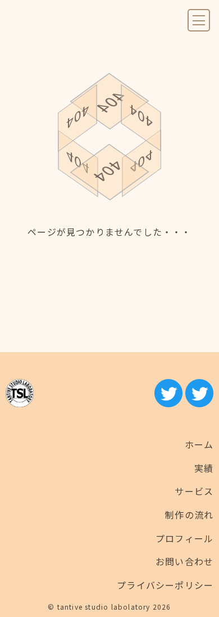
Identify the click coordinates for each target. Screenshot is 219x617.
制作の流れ (189, 514)
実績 (203, 468)
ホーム (199, 444)
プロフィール (184, 538)
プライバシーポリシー (165, 585)
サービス (194, 491)
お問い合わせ (184, 561)
